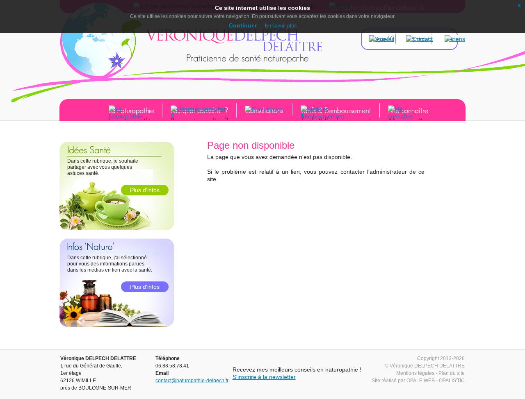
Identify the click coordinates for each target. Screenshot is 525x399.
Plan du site (451, 373)
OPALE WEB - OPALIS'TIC (435, 380)
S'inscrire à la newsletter (264, 377)
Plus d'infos (145, 190)
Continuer (243, 25)
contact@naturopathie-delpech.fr (191, 380)
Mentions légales (415, 373)
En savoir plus (281, 26)
